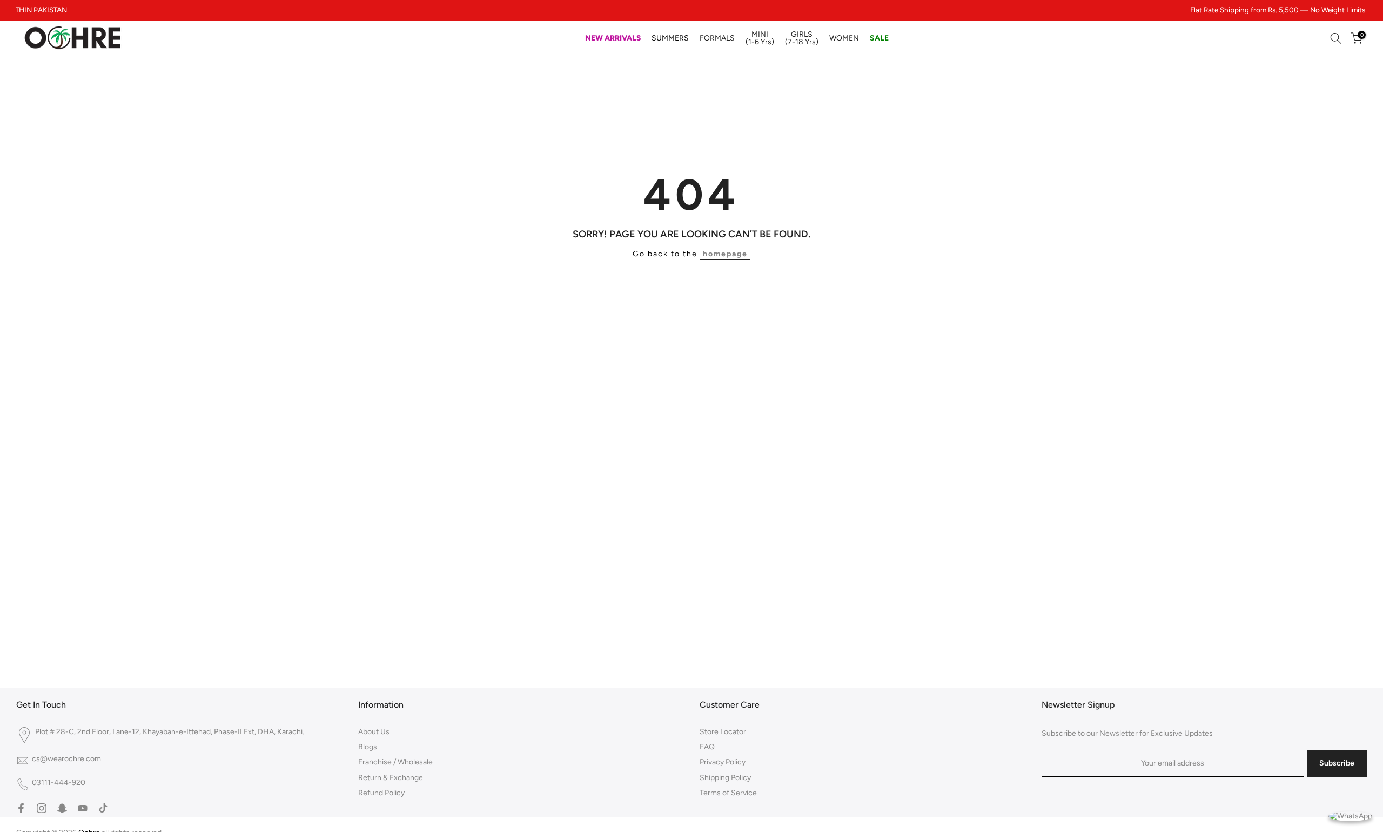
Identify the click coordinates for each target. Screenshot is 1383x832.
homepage (725, 253)
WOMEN (844, 38)
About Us (374, 731)
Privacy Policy (723, 762)
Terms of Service (728, 792)
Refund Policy (381, 792)
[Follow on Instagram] (41, 808)
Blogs (367, 746)
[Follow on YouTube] (83, 808)
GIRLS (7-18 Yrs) (801, 38)
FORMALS (717, 38)
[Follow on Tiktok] (103, 808)
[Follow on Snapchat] (62, 808)
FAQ (707, 746)
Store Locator (723, 731)
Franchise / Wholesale (395, 762)
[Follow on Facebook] (21, 808)
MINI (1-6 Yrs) (760, 38)
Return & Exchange (390, 777)
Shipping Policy (725, 777)
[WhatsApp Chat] (1350, 815)
